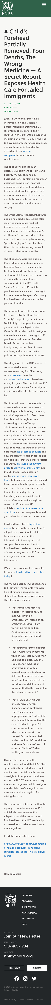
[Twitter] (34, 978)
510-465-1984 (16, 946)
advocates (16, 375)
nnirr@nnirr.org (18, 956)
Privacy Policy (10, 999)
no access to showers (29, 451)
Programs (27, 901)
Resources (28, 918)
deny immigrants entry (27, 467)
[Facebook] (16, 978)
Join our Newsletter (22, 936)
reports (28, 379)
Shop (25, 924)
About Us (27, 895)
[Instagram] (25, 978)
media (19, 379)
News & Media (29, 912)
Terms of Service (26, 999)
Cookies (39, 999)
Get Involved (29, 906)
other (12, 379)
